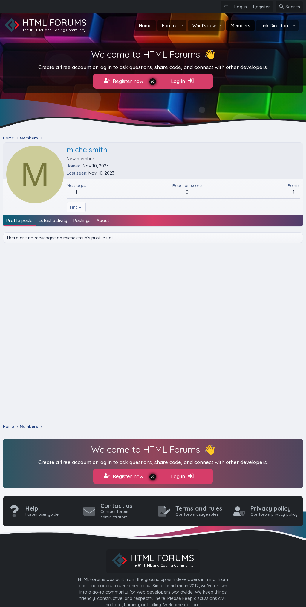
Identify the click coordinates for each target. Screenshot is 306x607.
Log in (178, 81)
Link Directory (275, 25)
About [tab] (103, 220)
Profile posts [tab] (19, 220)
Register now (127, 81)
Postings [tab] (82, 220)
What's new (204, 25)
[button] (182, 25)
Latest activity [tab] (53, 220)
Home (145, 25)
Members (240, 25)
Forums (170, 25)
